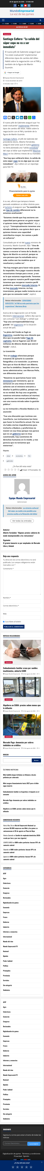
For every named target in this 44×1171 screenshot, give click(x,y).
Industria (6, 927)
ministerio (8, 381)
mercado (14, 288)
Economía (7, 34)
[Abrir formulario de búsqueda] (40, 20)
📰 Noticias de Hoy (22, 27)
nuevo (27, 242)
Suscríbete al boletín (13, 622)
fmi (29, 456)
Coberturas (7, 883)
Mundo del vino (8, 941)
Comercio (6, 888)
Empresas (6, 912)
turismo (8, 207)
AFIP (4, 873)
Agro (4, 878)
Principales (6, 970)
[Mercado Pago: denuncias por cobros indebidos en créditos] (22, 726)
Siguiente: (21, 543)
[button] (3, 20)
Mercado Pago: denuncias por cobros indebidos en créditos (18, 744)
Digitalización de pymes (11, 902)
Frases (5, 917)
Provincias (6, 975)
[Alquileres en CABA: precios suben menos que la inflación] (22, 689)
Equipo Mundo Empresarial (14, 78)
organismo (18, 324)
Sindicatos (6, 990)
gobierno (35, 144)
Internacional (18, 316)
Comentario (8, 569)
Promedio (33, 470)
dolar (8, 456)
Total (25, 470)
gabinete (10, 461)
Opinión (5, 956)
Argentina (7, 335)
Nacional (6, 951)
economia (19, 456)
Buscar (6, 754)
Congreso (6, 893)
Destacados (7, 898)
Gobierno (6, 922)
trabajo (13, 355)
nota (29, 466)
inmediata (33, 147)
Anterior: (21, 532)
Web (5, 614)
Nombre (7, 598)
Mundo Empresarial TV (10, 946)
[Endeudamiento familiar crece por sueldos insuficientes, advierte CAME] (22, 652)
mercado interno (29, 285)
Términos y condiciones (31, 1154)
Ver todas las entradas (22, 521)
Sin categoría (7, 985)
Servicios (6, 980)
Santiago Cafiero (10, 139)
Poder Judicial (7, 961)
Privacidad (18, 1156)
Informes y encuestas (10, 932)
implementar (24, 125)
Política (5, 966)
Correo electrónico (11, 606)
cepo (15, 161)
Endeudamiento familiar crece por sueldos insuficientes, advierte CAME (20, 669)
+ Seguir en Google (13, 72)
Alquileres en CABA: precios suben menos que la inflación (22, 707)
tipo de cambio (13, 210)
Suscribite (33, 1144)
